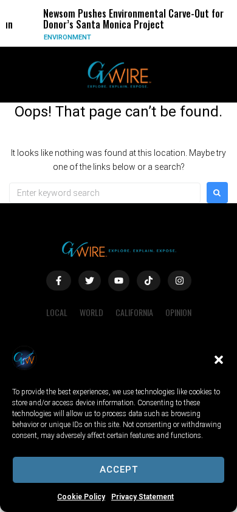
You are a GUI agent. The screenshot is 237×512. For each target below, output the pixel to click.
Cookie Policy (81, 497)
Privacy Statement (142, 497)
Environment (65, 37)
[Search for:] (105, 193)
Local (56, 312)
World (91, 312)
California (134, 312)
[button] (219, 360)
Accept (119, 469)
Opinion (178, 312)
